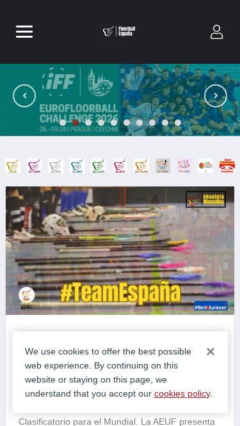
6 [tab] (127, 122)
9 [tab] (165, 122)
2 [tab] (75, 122)
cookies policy (182, 393)
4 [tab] (101, 122)
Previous (24, 95)
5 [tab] (114, 122)
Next (215, 95)
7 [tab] (139, 122)
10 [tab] (178, 122)
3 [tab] (88, 122)
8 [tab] (152, 122)
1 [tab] (63, 122)
